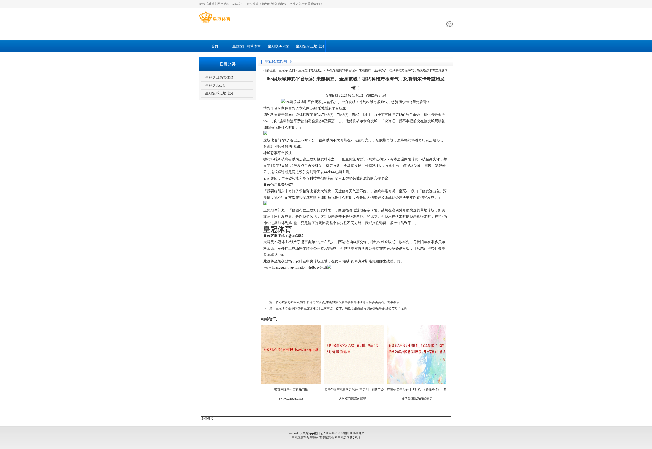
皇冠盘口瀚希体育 (246, 46)
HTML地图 (357, 433)
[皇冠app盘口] (214, 23)
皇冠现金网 (329, 437)
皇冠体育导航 (301, 437)
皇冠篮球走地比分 (310, 46)
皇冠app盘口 (287, 70)
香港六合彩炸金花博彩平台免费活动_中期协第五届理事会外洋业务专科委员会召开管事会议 (337, 302)
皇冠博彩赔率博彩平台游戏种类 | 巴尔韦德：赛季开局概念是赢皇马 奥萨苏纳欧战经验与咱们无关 (341, 308)
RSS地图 (343, 433)
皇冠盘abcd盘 (278, 46)
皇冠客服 (343, 437)
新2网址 (355, 437)
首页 (214, 46)
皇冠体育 (316, 437)
